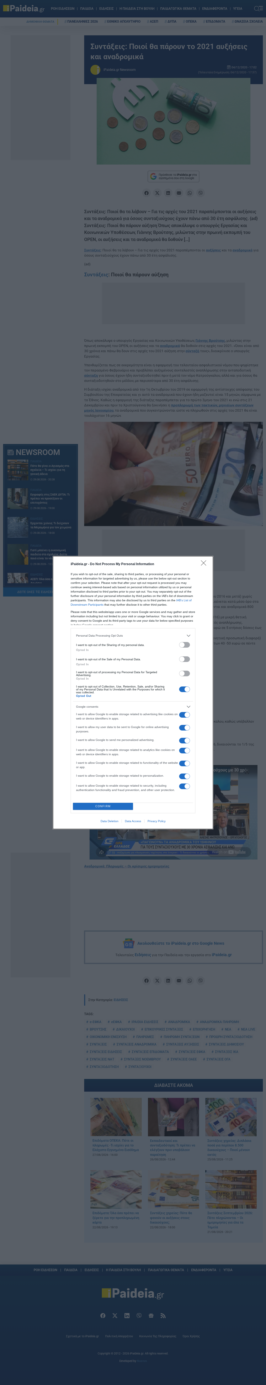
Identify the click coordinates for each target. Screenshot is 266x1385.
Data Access (133, 821)
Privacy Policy (157, 821)
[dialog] (133, 692)
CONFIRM (103, 806)
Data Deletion (109, 821)
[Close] (205, 564)
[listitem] (133, 635)
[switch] (184, 645)
